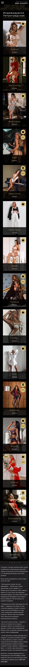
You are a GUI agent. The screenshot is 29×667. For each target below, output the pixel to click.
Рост (12, 9)
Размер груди (22, 9)
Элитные (15, 6)
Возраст (4, 9)
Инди (22, 6)
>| (19, 563)
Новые (7, 6)
